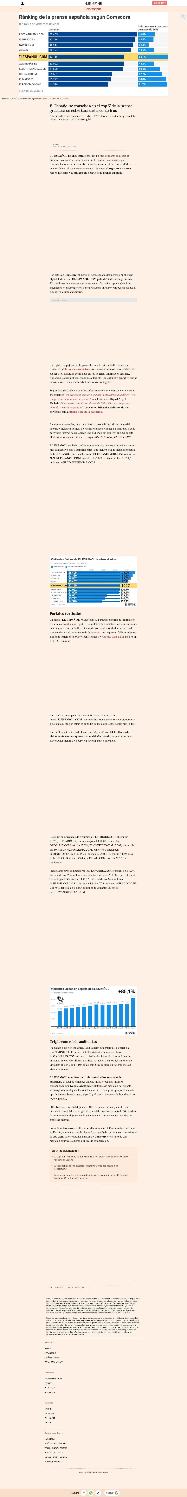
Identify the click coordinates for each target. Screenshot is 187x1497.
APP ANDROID (50, 1353)
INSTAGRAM (50, 1418)
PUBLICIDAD (50, 1388)
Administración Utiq (54, 1462)
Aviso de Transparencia (56, 1457)
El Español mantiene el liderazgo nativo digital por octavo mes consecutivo (86, 1167)
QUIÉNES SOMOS (52, 1357)
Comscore (79, 1288)
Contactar (49, 1372)
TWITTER (48, 1409)
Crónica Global (111, 636)
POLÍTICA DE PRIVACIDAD (55, 1443)
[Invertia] (93, 9)
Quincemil (93, 632)
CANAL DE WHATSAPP (54, 1362)
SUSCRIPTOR (50, 1392)
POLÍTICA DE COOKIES (54, 1452)
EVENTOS (48, 1383)
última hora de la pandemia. (86, 412)
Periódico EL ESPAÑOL (64, 1288)
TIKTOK (48, 1422)
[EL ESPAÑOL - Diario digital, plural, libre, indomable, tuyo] (93, 3)
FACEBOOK (49, 1413)
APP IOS (48, 1348)
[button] (83, 1493)
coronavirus (113, 160)
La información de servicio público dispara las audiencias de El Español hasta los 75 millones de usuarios (91, 1176)
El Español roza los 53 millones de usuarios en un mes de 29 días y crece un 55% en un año (91, 1158)
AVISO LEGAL (50, 1439)
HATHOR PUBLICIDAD (54, 1378)
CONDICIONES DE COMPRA (56, 1448)
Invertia (67, 624)
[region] (73, 129)
